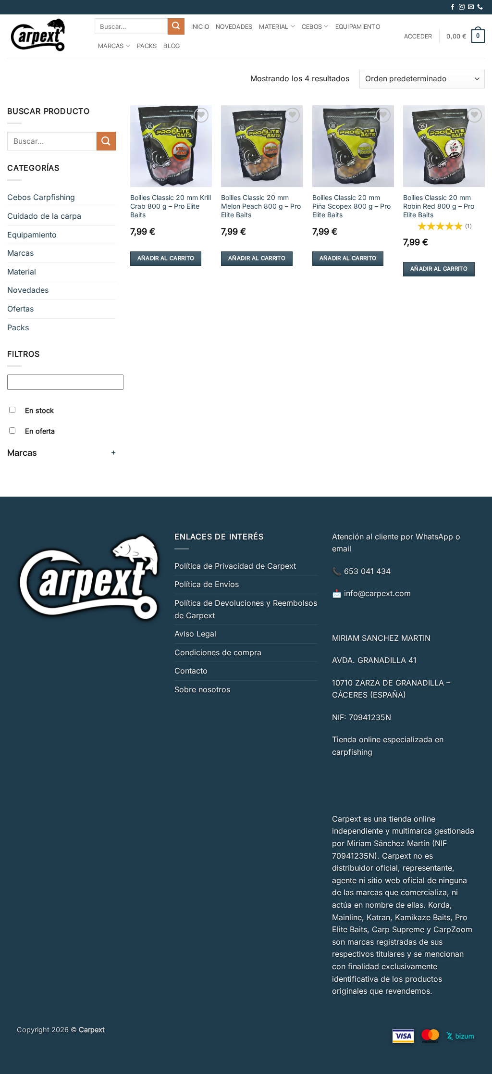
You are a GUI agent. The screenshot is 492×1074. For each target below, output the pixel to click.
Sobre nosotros (202, 689)
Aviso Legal (195, 633)
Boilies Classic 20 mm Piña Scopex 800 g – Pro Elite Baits (351, 206)
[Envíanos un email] (471, 7)
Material (273, 26)
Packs (147, 45)
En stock (39, 410)
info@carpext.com (377, 593)
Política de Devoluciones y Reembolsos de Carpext (245, 609)
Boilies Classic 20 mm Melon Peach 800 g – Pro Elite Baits (261, 206)
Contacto (191, 670)
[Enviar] (176, 26)
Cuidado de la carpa (44, 216)
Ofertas (20, 308)
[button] (418, 36)
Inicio (200, 26)
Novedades (234, 26)
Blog (171, 45)
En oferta (40, 431)
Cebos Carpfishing (41, 197)
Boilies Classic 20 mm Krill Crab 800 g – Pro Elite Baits (170, 206)
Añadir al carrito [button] (166, 258)
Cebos (312, 26)
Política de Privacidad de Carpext (235, 566)
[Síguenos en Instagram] (462, 7)
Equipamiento (357, 26)
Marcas (111, 45)
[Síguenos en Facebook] (452, 7)
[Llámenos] (480, 7)
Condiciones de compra (217, 652)
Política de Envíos (206, 584)
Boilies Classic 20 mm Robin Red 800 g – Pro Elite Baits (438, 206)
